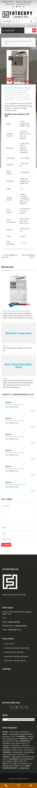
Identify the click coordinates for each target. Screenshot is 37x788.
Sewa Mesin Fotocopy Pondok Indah (16, 648)
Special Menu (9, 30)
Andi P (21, 90)
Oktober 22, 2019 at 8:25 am (15, 453)
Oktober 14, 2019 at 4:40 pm (15, 421)
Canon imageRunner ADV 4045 (9, 256)
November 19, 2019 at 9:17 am (16, 485)
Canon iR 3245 (9, 644)
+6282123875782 (14, 622)
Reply (32, 411)
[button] (34, 30)
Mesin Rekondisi (26, 88)
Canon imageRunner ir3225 (28, 256)
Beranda (7, 41)
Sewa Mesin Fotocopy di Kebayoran (16, 656)
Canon (13, 41)
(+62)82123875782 (20, 626)
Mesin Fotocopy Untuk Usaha (21, 99)
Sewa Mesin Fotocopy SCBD (13, 652)
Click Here (23, 243)
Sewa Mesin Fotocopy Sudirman (15, 661)
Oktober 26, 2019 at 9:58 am (15, 469)
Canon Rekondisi (14, 88)
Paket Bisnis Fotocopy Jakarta (18, 333)
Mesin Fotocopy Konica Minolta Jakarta (18, 365)
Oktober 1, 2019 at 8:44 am (15, 405)
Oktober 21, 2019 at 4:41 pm (15, 437)
